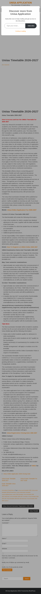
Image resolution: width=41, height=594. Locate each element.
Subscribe (31, 26)
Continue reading (20, 31)
